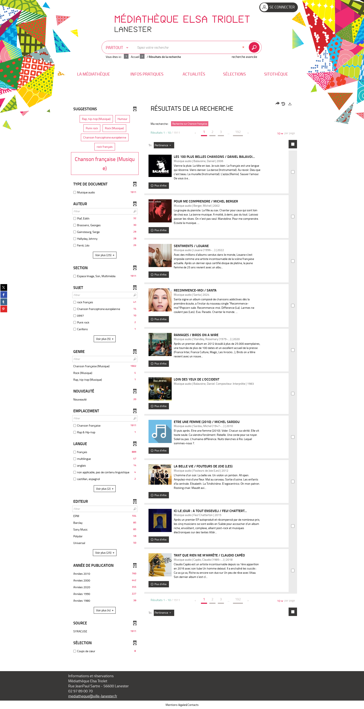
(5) (103, 339)
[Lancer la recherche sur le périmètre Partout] (255, 47)
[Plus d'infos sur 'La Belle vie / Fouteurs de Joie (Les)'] (160, 474)
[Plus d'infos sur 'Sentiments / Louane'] (160, 255)
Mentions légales (176, 705)
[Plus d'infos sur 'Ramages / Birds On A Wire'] (160, 344)
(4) (103, 610)
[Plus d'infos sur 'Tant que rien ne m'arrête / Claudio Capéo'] (160, 564)
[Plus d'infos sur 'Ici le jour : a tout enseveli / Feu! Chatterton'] (160, 520)
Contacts (193, 705)
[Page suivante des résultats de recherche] (248, 133)
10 (278, 133)
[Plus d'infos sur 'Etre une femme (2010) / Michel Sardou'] (160, 431)
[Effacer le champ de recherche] (244, 47)
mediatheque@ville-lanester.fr (92, 695)
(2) (103, 489)
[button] (93, 73)
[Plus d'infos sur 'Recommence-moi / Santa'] (160, 299)
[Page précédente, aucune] (195, 133)
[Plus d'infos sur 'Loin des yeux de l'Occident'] (160, 388)
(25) (103, 255)
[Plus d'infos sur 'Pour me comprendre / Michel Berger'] (160, 210)
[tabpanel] (182, 377)
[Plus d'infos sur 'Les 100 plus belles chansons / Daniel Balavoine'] (160, 166)
